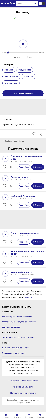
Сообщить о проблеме (14, 141)
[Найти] (34, 3)
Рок (13, 348)
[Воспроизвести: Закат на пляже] (5, 178)
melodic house (11, 76)
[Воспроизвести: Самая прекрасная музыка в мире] (5, 158)
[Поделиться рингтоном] (41, 134)
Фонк (27, 348)
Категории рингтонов (16, 306)
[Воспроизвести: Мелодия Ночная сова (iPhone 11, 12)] (5, 253)
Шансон (19, 348)
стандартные (11, 83)
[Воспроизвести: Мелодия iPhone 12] (5, 273)
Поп (4, 348)
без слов (9, 70)
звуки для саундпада (11, 327)
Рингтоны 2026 (8, 322)
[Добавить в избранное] (34, 134)
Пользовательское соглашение (23, 380)
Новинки (32, 322)
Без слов (13, 337)
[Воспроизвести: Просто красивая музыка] (5, 234)
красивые (28, 76)
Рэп (8, 348)
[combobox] (24, 3)
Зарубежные (24, 70)
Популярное (22, 322)
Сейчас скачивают (24, 317)
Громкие (21, 337)
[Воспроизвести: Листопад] (23, 44)
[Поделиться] (10, 167)
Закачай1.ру (8, 3)
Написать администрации (23, 393)
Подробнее (24, 167)
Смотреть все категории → (14, 353)
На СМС (30, 337)
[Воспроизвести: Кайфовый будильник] (5, 197)
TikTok (5, 337)
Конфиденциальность (23, 387)
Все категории (8, 317)
